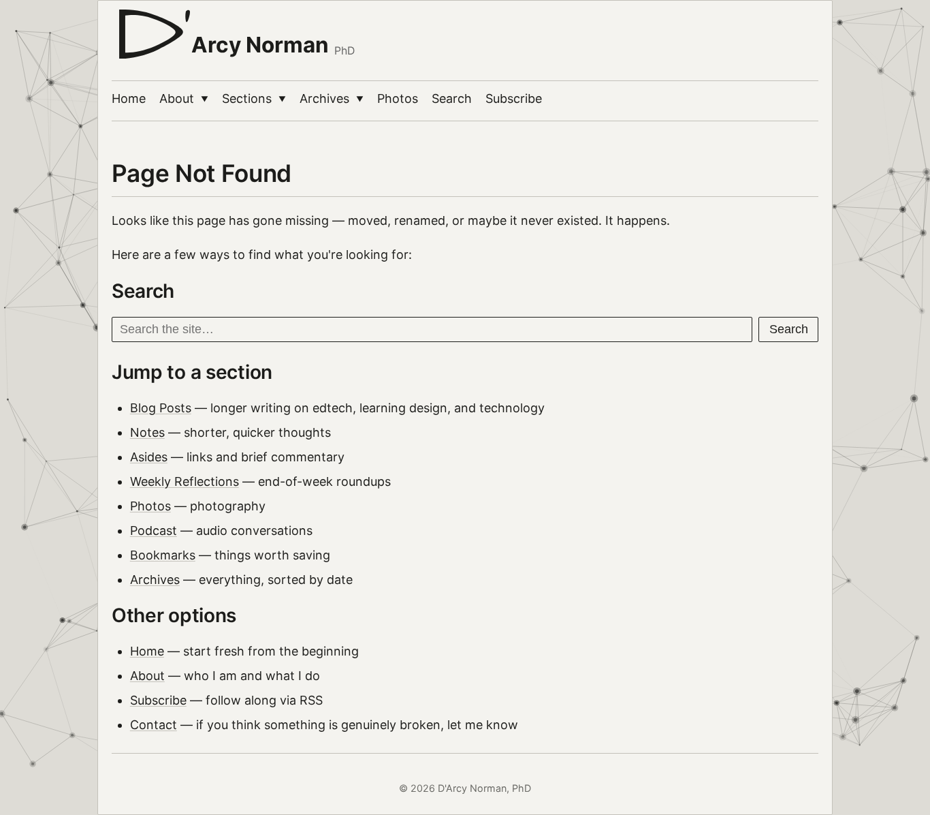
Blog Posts (160, 408)
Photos (397, 98)
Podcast (153, 530)
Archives (332, 98)
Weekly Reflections (184, 481)
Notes (147, 432)
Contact (153, 725)
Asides (148, 457)
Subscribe (513, 98)
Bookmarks (162, 555)
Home (129, 98)
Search (452, 98)
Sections (254, 98)
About (183, 98)
